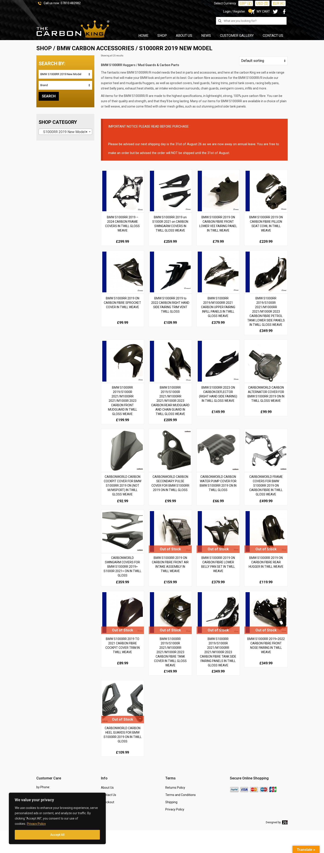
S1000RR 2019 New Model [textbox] (64, 132)
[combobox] (65, 132)
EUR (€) (278, 3)
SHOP (44, 48)
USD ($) (262, 3)
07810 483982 (71, 3)
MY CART (260, 11)
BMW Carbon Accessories (95, 48)
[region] (57, 818)
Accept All (57, 834)
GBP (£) (246, 3)
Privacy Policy (36, 823)
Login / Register (234, 11)
